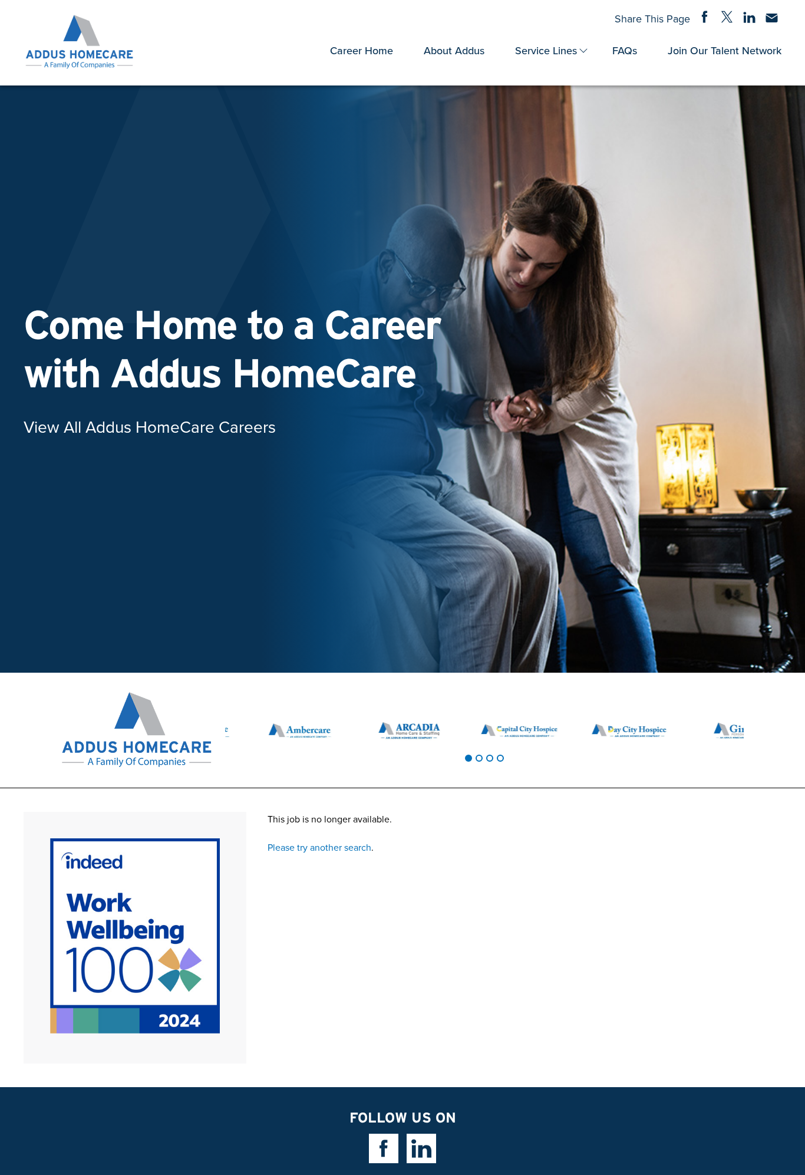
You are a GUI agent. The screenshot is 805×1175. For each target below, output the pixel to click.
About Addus (454, 50)
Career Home (361, 50)
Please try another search (319, 847)
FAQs (624, 50)
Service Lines (546, 50)
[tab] (468, 758)
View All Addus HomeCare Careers (150, 426)
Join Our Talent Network (724, 50)
